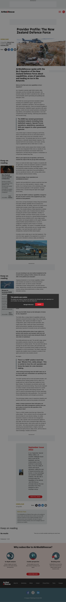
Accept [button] (39, 304)
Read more (34, 300)
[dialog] (33, 301)
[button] (28, 304)
